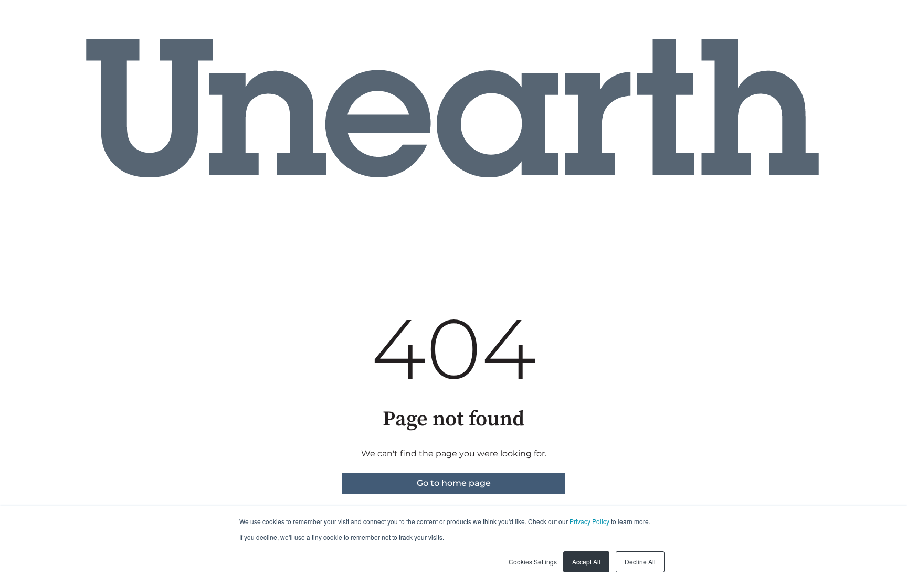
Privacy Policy (589, 521)
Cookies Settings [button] (533, 561)
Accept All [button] (586, 561)
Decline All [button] (640, 561)
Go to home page (454, 483)
